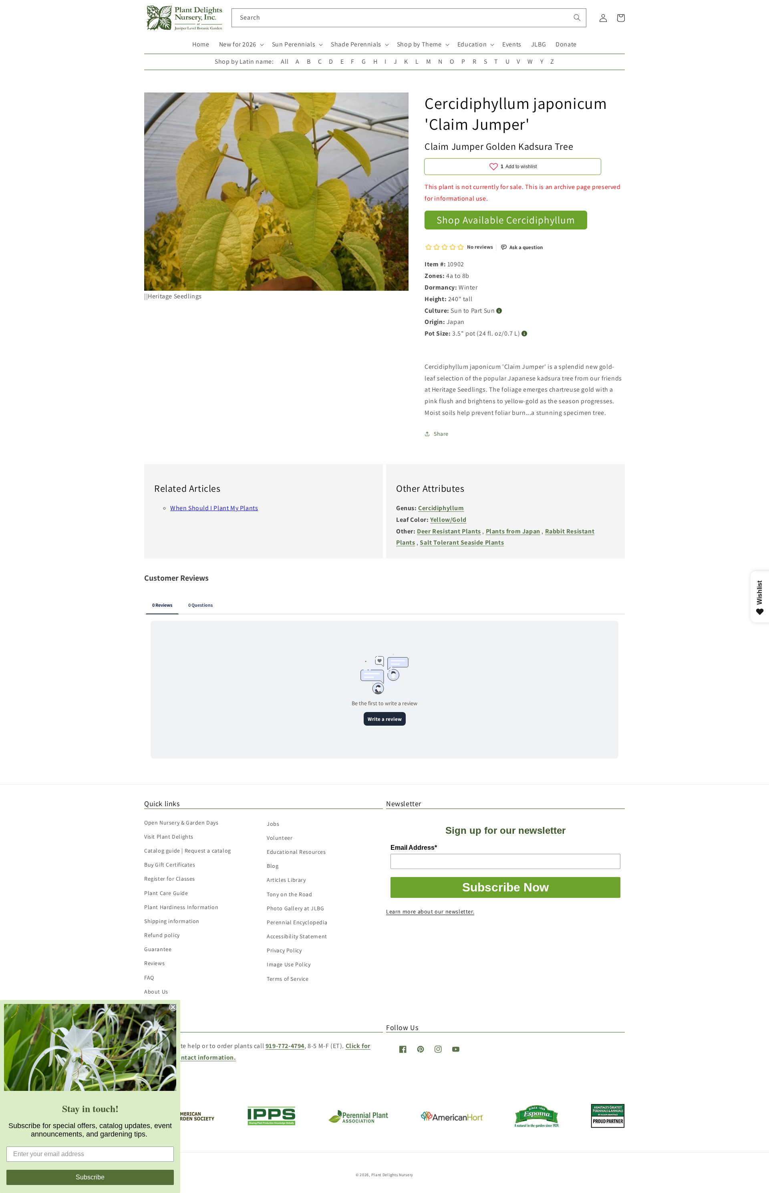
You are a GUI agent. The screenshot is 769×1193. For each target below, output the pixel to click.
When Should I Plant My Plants (214, 508)
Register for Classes (169, 878)
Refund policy (162, 935)
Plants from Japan (513, 531)
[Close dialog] (173, 1007)
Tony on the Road (289, 894)
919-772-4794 (285, 1046)
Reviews (154, 963)
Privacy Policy (284, 950)
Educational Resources (296, 851)
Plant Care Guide (166, 893)
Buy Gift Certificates (169, 864)
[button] (240, 45)
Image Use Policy (289, 964)
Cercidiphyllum (441, 508)
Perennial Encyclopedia (297, 922)
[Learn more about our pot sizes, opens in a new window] (524, 334)
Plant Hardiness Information (181, 907)
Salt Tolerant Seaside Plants (462, 542)
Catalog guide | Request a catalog (187, 850)
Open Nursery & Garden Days (181, 822)
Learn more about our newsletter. (430, 911)
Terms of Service (288, 978)
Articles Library (286, 879)
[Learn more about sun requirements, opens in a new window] (499, 311)
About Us (156, 991)
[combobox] (409, 18)
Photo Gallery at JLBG (295, 908)
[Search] (577, 17)
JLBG (538, 44)
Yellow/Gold (448, 519)
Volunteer (279, 837)
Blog (272, 865)
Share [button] (441, 433)
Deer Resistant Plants (449, 531)
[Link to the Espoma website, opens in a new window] (537, 1125)
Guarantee (157, 949)
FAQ (149, 977)
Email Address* (414, 847)
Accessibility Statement (297, 936)
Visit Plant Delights (168, 836)
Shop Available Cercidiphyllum (506, 219)
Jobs (273, 823)
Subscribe (90, 1177)
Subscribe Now (505, 887)
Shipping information (171, 921)
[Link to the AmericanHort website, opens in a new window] (452, 1118)
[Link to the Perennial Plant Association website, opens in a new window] (358, 1121)
